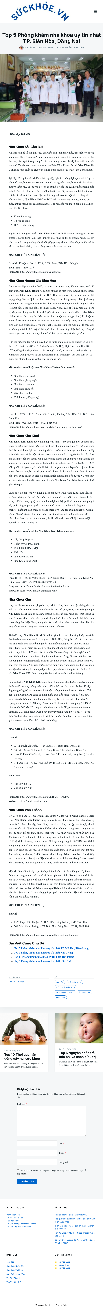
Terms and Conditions (45, 1305)
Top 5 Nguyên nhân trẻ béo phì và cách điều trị (77, 1055)
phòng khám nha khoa (65, 987)
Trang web (63, 1162)
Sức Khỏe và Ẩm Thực (16, 1274)
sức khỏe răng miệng (65, 992)
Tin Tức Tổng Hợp (14, 1278)
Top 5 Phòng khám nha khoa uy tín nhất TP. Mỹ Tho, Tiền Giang (51, 948)
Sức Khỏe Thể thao (14, 1270)
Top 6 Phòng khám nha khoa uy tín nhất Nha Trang (43, 952)
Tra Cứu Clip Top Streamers (18, 1226)
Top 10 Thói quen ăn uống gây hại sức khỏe (22, 1056)
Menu (95, 11)
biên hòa (59, 982)
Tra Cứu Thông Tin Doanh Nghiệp (21, 1224)
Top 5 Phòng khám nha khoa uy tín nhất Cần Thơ (42, 961)
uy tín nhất (60, 997)
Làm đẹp (10, 1262)
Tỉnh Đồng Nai (84, 992)
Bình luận (22, 1104)
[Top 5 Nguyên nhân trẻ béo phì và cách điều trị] (79, 1028)
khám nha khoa (74, 982)
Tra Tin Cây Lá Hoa (14, 1218)
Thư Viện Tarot (12, 1221)
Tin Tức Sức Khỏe (34, 47)
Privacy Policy (61, 1305)
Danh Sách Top (13, 1215)
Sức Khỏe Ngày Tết (15, 1266)
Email (62, 1152)
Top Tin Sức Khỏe (16, 982)
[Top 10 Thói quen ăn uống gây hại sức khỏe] (24, 1029)
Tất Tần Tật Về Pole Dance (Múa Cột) (71, 1215)
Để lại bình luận (75, 47)
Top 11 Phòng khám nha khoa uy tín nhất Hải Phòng (44, 957)
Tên (61, 1143)
